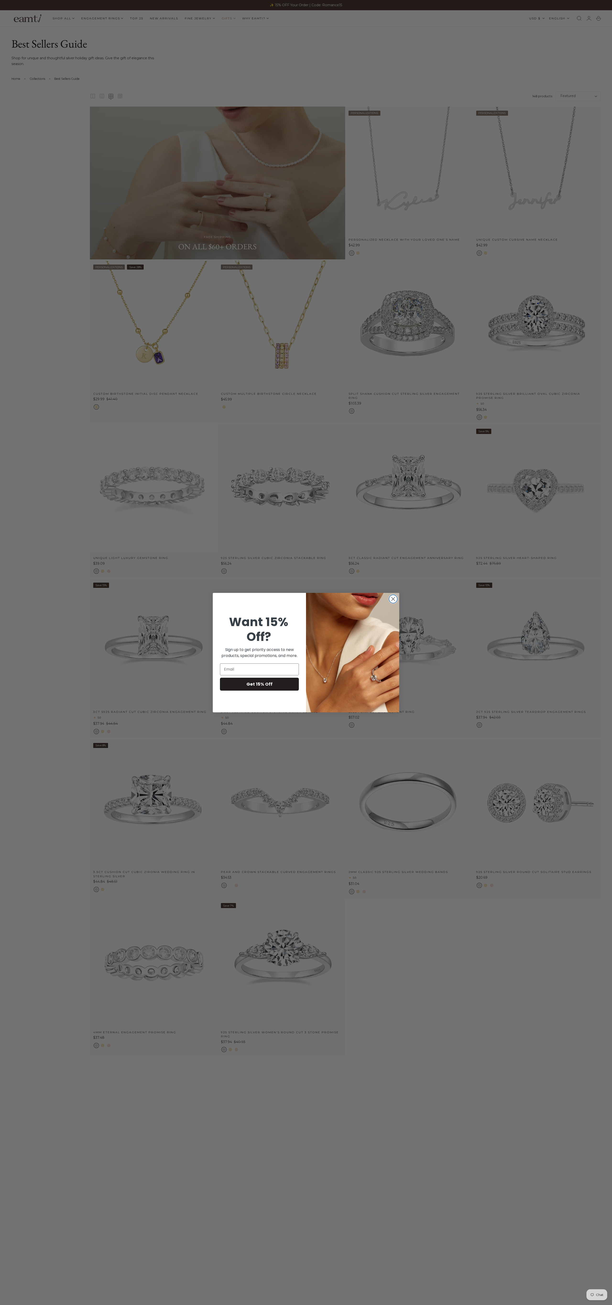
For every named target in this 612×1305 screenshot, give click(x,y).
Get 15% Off (259, 684)
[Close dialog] (393, 599)
